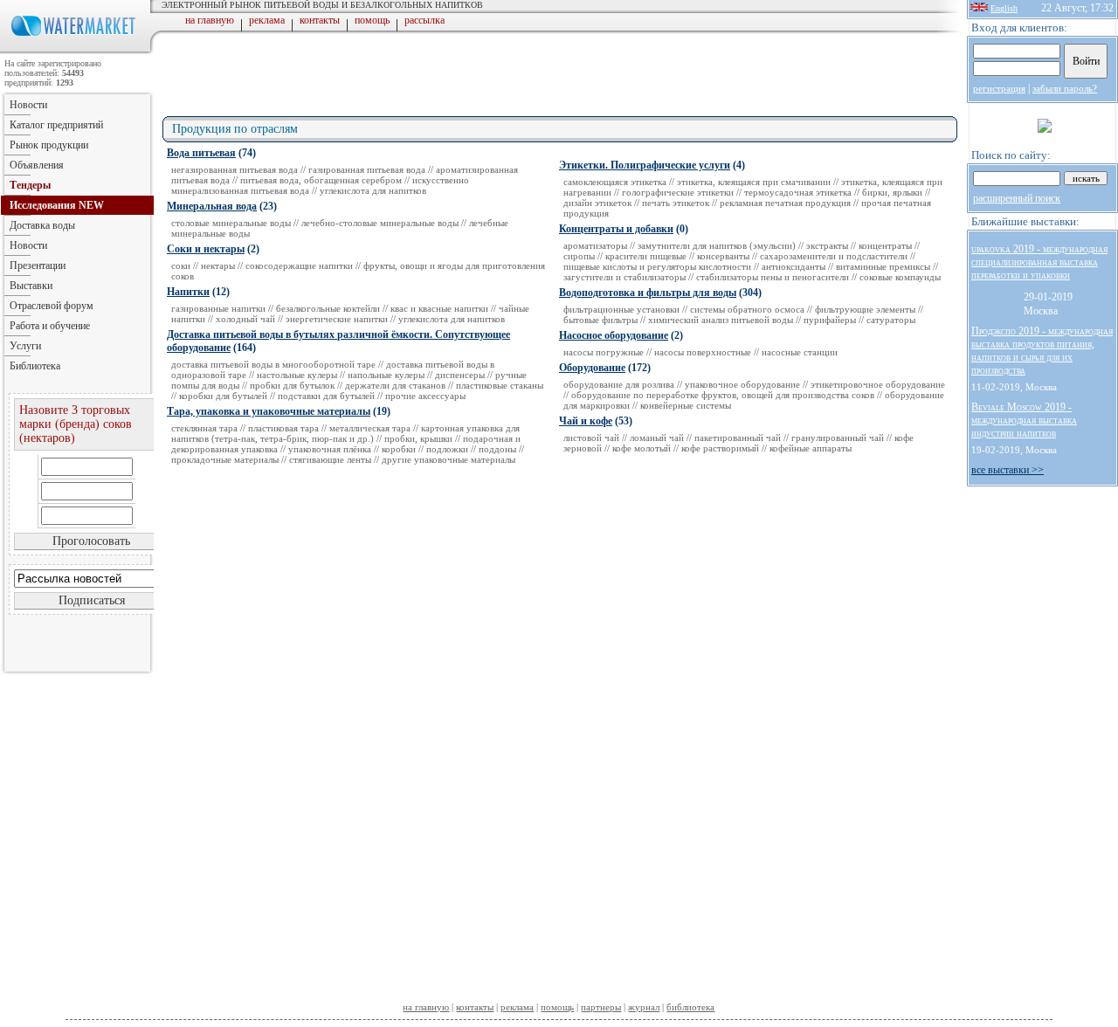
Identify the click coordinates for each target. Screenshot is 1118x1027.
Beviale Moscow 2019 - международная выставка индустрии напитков (1024, 420)
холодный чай (245, 319)
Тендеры (30, 185)
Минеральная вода (212, 206)
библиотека (690, 1007)
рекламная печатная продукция (785, 202)
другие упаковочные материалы (448, 459)
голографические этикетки (678, 192)
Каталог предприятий (56, 125)
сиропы (579, 256)
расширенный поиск (1016, 198)
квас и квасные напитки (439, 308)
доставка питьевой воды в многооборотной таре (273, 364)
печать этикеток (675, 202)
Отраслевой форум (51, 306)
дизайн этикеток (597, 202)
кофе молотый (641, 448)
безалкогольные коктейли (328, 308)
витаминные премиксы (883, 266)
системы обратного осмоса (747, 309)
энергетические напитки (337, 319)
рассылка (424, 20)
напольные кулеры (386, 374)
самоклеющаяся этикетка (614, 181)
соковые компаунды (900, 277)
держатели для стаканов (395, 385)
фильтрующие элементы (865, 309)
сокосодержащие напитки (299, 265)
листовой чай (591, 437)
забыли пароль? (1064, 88)
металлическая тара (370, 428)
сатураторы (890, 319)
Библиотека (35, 366)
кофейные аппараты (810, 448)
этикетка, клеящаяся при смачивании (754, 181)
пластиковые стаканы (499, 385)
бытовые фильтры (600, 319)
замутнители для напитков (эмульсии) (717, 245)
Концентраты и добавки (616, 229)
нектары (218, 265)
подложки (447, 449)
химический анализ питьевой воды (720, 319)
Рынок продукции (49, 145)
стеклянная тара (204, 428)
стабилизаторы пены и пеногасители (772, 277)
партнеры (601, 1007)
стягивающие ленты (330, 459)
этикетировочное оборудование (878, 384)
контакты (320, 20)
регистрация (999, 88)
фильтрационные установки (621, 309)
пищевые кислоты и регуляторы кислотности (657, 266)
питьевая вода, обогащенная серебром (321, 180)
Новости (28, 105)
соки (180, 265)
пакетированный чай (737, 437)
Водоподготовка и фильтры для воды (647, 292)
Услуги (25, 346)
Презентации (38, 265)
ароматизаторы (595, 245)
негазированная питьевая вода (234, 169)
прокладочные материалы (225, 459)
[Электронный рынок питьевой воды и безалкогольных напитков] (77, 51)
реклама (267, 20)
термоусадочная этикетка (798, 192)
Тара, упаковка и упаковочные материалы (268, 411)
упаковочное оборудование (742, 384)
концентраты (885, 245)
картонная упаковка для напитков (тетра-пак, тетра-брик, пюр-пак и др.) (345, 433)
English (1004, 8)
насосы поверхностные (702, 352)
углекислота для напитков (373, 190)
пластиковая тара (283, 428)
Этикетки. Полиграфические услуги (644, 165)
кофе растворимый (720, 448)
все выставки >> (1007, 470)
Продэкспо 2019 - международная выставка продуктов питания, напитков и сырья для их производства (1042, 350)
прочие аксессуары (425, 395)
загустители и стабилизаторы (624, 277)
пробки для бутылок (292, 385)
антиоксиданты (793, 266)
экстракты (827, 245)
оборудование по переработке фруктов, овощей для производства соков (722, 394)
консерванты (723, 256)
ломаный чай (657, 437)
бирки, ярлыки (892, 192)
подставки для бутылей (326, 395)
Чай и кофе (585, 421)
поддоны (497, 449)
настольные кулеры (297, 374)
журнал (643, 1007)
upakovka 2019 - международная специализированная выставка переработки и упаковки (1039, 262)
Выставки (31, 285)
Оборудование (592, 368)
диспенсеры (460, 374)
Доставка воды (42, 225)
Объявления (37, 165)
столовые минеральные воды (231, 222)
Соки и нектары (206, 249)
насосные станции (800, 352)
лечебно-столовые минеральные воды (380, 222)
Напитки (188, 292)
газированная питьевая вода (366, 169)
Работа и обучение (50, 326)
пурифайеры (830, 319)
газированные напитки (218, 308)
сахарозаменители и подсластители (834, 256)
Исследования (57, 205)
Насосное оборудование (613, 335)
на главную (209, 20)
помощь (372, 20)
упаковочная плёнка (329, 449)
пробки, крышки (418, 438)
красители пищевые (646, 256)
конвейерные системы (685, 405)
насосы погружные (603, 352)
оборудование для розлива (618, 384)
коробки (399, 449)
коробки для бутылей (223, 395)
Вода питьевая (201, 153)
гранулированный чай (837, 437)
